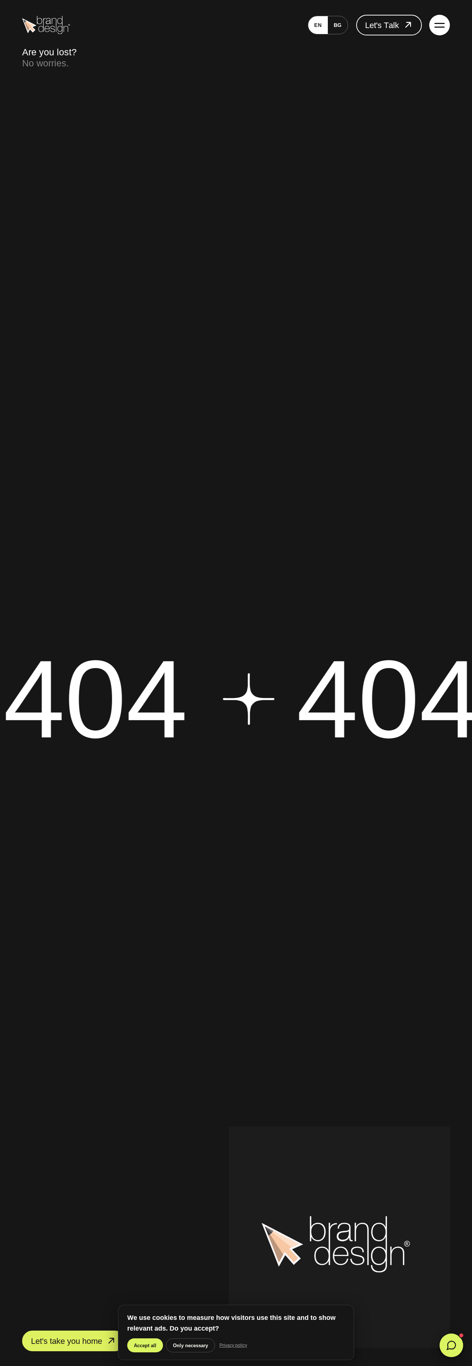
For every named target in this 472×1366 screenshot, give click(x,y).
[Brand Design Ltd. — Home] (46, 25)
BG (338, 25)
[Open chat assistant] (451, 1345)
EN (318, 25)
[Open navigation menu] (439, 25)
